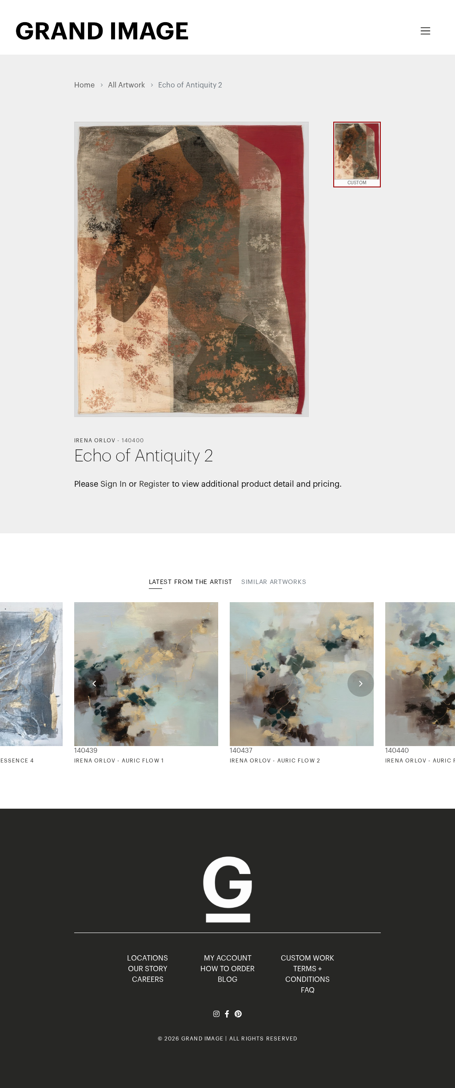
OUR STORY (148, 969)
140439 (85, 750)
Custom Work (307, 958)
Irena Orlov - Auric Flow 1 (119, 760)
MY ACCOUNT (227, 958)
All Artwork (126, 85)
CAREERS (148, 979)
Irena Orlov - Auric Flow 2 (275, 760)
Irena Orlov (95, 440)
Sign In (113, 484)
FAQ (308, 990)
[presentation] (94, 683)
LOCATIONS (147, 958)
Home (84, 85)
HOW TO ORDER (227, 969)
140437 (241, 750)
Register (154, 484)
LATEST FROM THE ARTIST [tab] (190, 582)
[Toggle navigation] (425, 31)
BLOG (227, 979)
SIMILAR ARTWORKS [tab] (273, 582)
